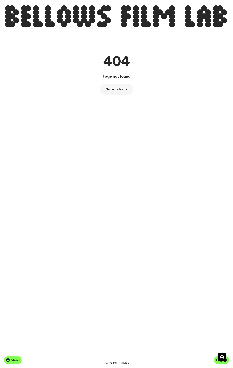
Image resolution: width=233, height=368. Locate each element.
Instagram (110, 362)
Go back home (116, 89)
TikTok (125, 362)
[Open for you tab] (222, 357)
